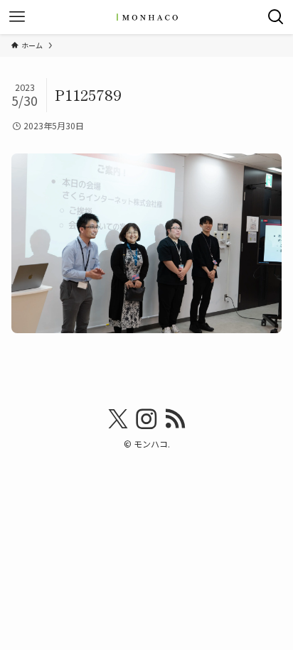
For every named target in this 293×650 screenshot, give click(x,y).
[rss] (175, 419)
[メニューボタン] (17, 17)
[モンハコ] (146, 17)
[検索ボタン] (276, 17)
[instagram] (146, 419)
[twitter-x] (118, 419)
